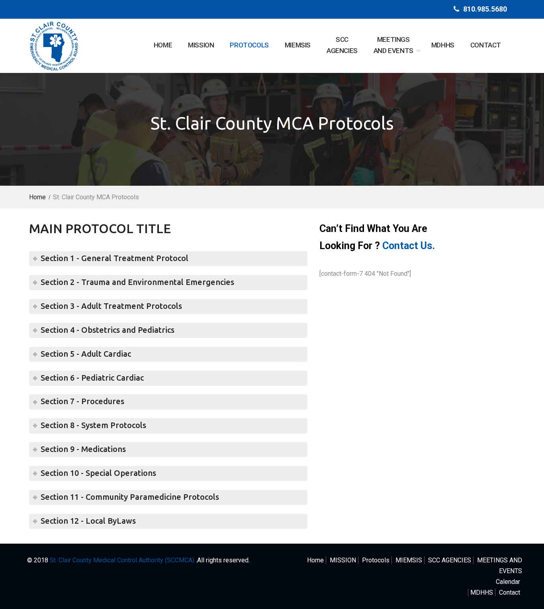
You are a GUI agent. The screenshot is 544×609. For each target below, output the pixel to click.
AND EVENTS (393, 45)
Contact (485, 45)
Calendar (508, 581)
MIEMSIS (298, 45)
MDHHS (442, 45)
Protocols (249, 45)
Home (163, 45)
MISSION (201, 45)
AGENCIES (342, 45)
